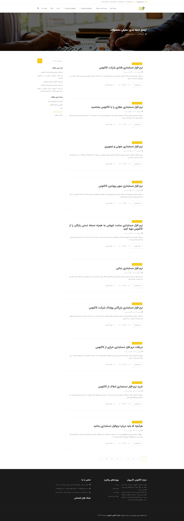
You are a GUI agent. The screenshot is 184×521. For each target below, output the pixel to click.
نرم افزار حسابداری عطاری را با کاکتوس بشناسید (117, 107)
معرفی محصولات (137, 64)
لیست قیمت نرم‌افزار (101, 8)
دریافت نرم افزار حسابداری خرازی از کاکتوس (119, 347)
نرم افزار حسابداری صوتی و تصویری (124, 146)
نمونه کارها (116, 488)
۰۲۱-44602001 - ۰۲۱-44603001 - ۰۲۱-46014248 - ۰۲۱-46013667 (117, 2)
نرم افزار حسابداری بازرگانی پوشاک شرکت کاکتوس (116, 308)
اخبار (61, 108)
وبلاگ (51, 8)
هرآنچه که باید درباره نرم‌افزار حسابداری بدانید (118, 426)
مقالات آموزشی (59, 115)
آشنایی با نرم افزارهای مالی (55, 101)
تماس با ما (44, 8)
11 (117, 459)
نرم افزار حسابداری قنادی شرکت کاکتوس (121, 68)
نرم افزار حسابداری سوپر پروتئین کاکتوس (121, 186)
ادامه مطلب (137, 85)
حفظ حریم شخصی (113, 496)
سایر (58, 8)
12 (111, 459)
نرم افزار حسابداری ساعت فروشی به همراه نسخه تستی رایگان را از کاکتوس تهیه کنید (106, 227)
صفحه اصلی (113, 8)
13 (106, 459)
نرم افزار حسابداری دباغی (129, 268)
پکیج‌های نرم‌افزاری (70, 8)
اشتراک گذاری (108, 85)
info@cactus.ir (140, 2)
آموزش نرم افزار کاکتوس (56, 105)
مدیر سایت (126, 72)
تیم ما (117, 485)
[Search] (39, 61)
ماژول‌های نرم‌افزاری (86, 8)
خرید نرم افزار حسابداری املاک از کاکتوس (120, 387)
